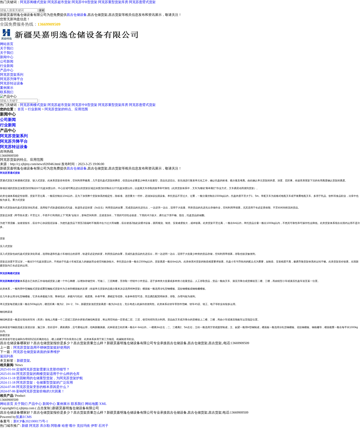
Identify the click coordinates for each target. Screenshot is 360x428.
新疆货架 (23, 360)
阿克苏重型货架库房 (113, 2)
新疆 (25, 425)
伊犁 (94, 425)
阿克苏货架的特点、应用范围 (66, 109)
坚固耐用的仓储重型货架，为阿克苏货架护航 (41, 378)
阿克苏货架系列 (11, 74)
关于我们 (6, 48)
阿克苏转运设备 (11, 83)
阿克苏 (34, 425)
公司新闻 (6, 61)
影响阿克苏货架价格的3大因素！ (32, 391)
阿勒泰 (56, 425)
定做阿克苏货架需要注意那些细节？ (35, 369)
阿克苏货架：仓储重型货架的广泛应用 (36, 382)
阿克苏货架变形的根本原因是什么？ (35, 387)
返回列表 (6, 356)
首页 (21, 109)
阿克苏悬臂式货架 (142, 2)
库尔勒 (45, 425)
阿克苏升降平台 (11, 79)
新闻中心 (6, 57)
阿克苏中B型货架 (84, 2)
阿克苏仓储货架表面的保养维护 (36, 352)
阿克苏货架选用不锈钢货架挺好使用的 (41, 347)
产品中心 (6, 70)
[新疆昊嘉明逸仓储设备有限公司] (70, 40)
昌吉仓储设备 (77, 14)
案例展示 (6, 87)
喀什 (72, 425)
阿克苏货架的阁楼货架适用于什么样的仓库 (40, 373)
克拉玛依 (83, 425)
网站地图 (91, 403)
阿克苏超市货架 (59, 2)
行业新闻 (6, 66)
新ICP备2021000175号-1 (30, 421)
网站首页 (6, 44)
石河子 (103, 425)
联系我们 (6, 92)
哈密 (65, 425)
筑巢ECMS (24, 417)
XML (103, 403)
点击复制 (43, 408)
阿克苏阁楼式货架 (33, 2)
